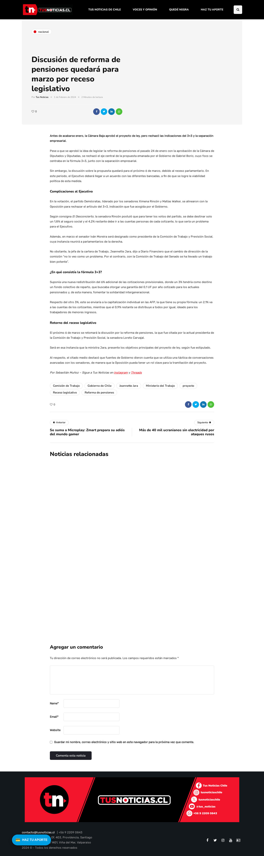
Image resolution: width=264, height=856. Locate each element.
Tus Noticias (42, 97)
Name (54, 703)
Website (55, 730)
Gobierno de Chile (100, 386)
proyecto (188, 386)
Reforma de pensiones (99, 392)
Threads (136, 372)
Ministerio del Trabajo (160, 386)
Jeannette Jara (128, 386)
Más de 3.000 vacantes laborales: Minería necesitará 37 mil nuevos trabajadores (153, 496)
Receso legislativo (65, 392)
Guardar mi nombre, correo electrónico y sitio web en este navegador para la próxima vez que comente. (124, 742)
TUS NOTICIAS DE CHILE (104, 9)
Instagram (121, 372)
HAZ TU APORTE (212, 9)
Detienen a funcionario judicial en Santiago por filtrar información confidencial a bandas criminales (151, 540)
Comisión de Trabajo (66, 386)
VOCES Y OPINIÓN (145, 9)
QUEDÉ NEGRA (179, 9)
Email (54, 716)
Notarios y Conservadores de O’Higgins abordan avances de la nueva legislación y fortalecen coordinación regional (156, 583)
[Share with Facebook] (96, 111)
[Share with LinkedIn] (111, 111)
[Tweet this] (104, 111)
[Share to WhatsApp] (119, 111)
